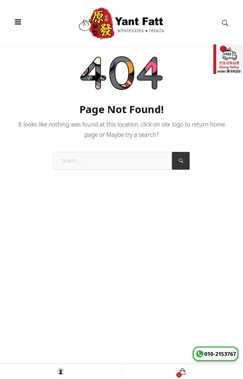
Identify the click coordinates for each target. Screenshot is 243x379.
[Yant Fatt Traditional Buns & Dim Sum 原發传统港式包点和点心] (121, 23)
